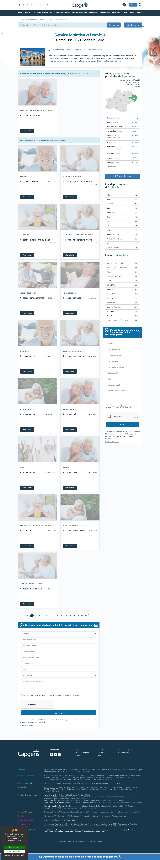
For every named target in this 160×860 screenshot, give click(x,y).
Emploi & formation (25, 820)
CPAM (52, 789)
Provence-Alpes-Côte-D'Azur (122, 320)
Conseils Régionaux (85, 787)
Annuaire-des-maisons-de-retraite (122, 830)
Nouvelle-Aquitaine (122, 307)
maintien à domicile (124, 56)
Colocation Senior (93, 812)
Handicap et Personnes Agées (130, 769)
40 (78, 615)
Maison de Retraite (51, 775)
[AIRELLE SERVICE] (80, 391)
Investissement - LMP (108, 824)
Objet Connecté (121, 826)
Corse (122, 281)
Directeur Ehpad (100, 779)
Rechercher (114, 25)
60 (86, 615)
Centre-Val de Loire (122, 276)
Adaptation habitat (131, 812)
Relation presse (124, 752)
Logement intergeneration (111, 812)
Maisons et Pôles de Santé (94, 832)
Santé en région (63, 787)
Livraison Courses (104, 797)
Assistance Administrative (63, 800)
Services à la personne (99, 13)
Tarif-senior (78, 832)
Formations (59, 820)
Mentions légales (82, 752)
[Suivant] (89, 615)
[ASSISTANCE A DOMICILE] (80, 158)
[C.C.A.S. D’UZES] (37, 391)
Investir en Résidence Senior (79, 783)
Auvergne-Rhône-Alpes (122, 263)
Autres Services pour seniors (69, 808)
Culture (77, 771)
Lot (122, 226)
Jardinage (84, 806)
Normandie (122, 303)
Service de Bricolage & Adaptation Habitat (106, 806)
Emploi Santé (49, 820)
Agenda (28, 13)
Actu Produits (111, 769)
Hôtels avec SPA (50, 816)
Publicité (100, 755)
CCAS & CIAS (71, 795)
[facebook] (19, 5)
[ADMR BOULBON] (80, 275)
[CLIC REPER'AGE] (37, 158)
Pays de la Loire (122, 316)
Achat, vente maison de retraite (101, 826)
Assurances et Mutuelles (82, 789)
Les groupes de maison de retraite (90, 777)
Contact (36, 5)
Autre (110, 779)
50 (82, 615)
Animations (124, 777)
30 (73, 615)
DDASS (136, 787)
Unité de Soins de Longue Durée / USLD (59, 777)
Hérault (122, 221)
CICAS (87, 795)
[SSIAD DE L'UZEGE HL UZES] (80, 333)
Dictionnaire (88, 779)
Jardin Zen (123, 816)
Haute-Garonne (122, 213)
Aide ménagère (74, 797)
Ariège (122, 195)
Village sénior (64, 812)
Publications (68, 771)
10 (65, 615)
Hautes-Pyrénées (122, 234)
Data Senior (85, 771)
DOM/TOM (122, 285)
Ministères (52, 787)
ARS (45, 787)
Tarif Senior (62, 816)
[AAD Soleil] (37, 217)
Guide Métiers (71, 820)
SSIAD (83, 799)
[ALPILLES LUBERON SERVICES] (80, 507)
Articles (54, 769)
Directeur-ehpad (100, 830)
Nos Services (49, 826)
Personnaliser (14, 851)
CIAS (63, 789)
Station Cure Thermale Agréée (105, 816)
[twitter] (23, 5)
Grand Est (122, 289)
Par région (48, 783)
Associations (114, 789)
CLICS (69, 789)
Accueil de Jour (84, 775)
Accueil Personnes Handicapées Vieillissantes (123, 775)
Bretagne (122, 272)
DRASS (129, 787)
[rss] (27, 5)
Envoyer (59, 713)
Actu (20, 13)
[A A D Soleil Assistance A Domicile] (80, 217)
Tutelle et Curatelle (51, 791)
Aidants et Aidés (98, 769)
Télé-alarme (130, 806)
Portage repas (118, 797)
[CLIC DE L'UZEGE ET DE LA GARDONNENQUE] (37, 507)
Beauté (77, 816)
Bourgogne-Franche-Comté (122, 267)
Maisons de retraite (43, 13)
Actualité (21, 769)
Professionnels (23, 824)
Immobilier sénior (78, 812)
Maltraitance (126, 789)
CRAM (46, 789)
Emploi (139, 13)
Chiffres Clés (77, 779)
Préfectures (120, 787)
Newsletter (46, 5)
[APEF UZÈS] (37, 333)
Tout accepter (14, 847)
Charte (78, 755)
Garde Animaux (72, 806)
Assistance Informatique (85, 800)
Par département (60, 783)
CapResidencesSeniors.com (81, 830)
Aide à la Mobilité (73, 802)
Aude (122, 199)
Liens (125, 13)
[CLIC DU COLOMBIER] (37, 275)
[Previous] (28, 615)
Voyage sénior (86, 816)
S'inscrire (133, 5)
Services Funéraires (90, 808)
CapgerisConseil (62, 830)
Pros (132, 13)
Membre (125, 5)
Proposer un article (125, 750)
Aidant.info (68, 832)
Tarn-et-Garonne (122, 248)
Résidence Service (62, 13)
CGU (77, 750)
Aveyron (122, 204)
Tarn (122, 243)
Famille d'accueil (112, 777)
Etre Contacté (133, 25)
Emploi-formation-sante (53, 832)
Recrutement (60, 824)
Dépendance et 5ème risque (79, 769)
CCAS (58, 789)
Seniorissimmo (49, 830)
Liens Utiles (22, 787)
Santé (59, 771)
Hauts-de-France (122, 294)
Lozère (122, 230)
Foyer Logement (97, 775)
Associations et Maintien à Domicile (110, 800)
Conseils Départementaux (104, 787)
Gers (122, 217)
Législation (66, 779)
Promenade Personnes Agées (118, 802)
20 (69, 615)
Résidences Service (25, 783)
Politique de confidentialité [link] (14, 855)
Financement (93, 824)
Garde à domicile (88, 797)
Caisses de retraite (101, 789)
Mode (70, 816)
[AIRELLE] (37, 449)
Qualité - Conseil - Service (76, 824)
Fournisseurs (49, 824)
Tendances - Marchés (63, 826)
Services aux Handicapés (69, 799)
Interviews (62, 769)
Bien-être (116, 13)
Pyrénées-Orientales (122, 239)
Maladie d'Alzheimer (68, 775)
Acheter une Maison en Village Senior (107, 783)
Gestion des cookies (95, 841)
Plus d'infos (27, 131)
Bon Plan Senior (50, 771)
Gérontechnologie (80, 826)
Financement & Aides (52, 779)
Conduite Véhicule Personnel (93, 802)
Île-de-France (122, 298)
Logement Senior (79, 13)
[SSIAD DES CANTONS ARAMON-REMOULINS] (37, 92)
